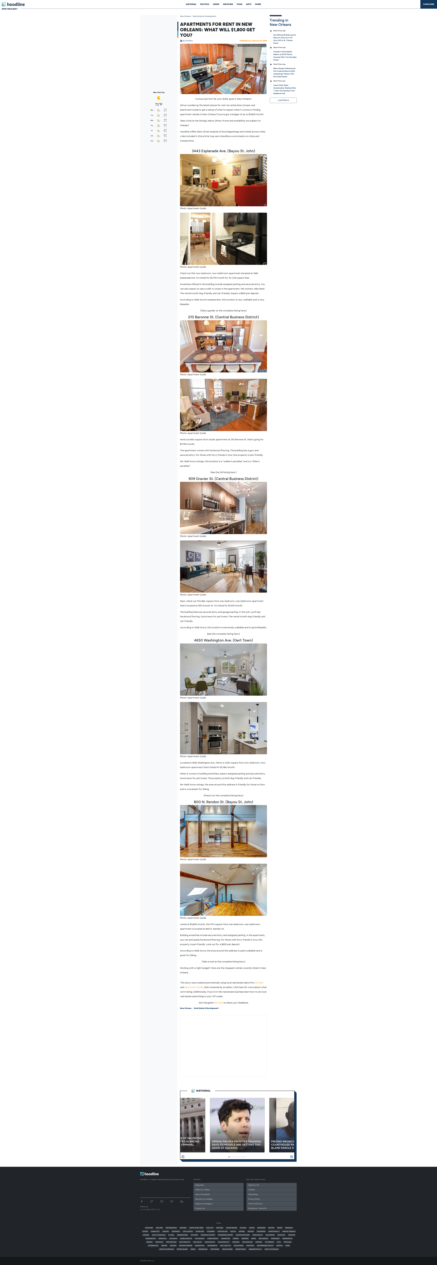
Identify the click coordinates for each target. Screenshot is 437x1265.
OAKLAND (183, 1228)
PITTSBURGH (269, 1242)
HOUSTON (291, 1235)
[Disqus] (223, 1045)
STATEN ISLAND (182, 1249)
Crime (216, 4)
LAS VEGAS (173, 1238)
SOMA (288, 1245)
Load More (283, 100)
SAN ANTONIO (238, 1245)
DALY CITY (209, 1228)
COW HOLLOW (222, 1231)
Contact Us (200, 1208)
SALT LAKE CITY (225, 1245)
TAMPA (193, 1249)
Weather (228, 4)
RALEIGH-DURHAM (185, 1245)
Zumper (259, 983)
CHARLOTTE (155, 1231)
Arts (248, 4)
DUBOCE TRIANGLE (288, 1231)
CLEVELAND (200, 1231)
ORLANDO (235, 1242)
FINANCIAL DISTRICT (208, 1235)
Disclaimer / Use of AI (257, 1208)
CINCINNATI (176, 1231)
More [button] (258, 4)
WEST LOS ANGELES (271, 1249)
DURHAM (146, 1235)
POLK (279, 1242)
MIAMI (253, 1238)
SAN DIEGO (250, 1245)
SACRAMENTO (212, 1245)
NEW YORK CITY (184, 1242)
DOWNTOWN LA (274, 1231)
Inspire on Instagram (203, 1204)
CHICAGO (166, 1231)
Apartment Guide (193, 987)
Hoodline (188, 41)
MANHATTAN (225, 1238)
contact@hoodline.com (150, 1209)
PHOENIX (259, 1242)
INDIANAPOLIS (151, 1238)
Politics (204, 4)
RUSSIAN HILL (199, 1245)
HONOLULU (281, 1235)
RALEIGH (173, 1245)
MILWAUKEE (275, 1238)
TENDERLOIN (202, 1249)
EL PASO (171, 1235)
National (191, 4)
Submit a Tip (253, 1185)
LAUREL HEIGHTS (186, 1238)
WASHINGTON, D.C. (255, 1249)
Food (239, 4)
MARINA (236, 1238)
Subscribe (428, 4)
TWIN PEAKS (215, 1249)
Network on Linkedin (203, 1199)
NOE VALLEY (197, 1242)
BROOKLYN (289, 1228)
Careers (251, 1190)
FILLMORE (194, 1235)
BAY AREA (219, 1228)
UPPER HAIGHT (241, 1249)
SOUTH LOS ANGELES (166, 1249)
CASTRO (145, 1231)
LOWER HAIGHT (212, 1238)
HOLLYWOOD (270, 1235)
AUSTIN (251, 1228)
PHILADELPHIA (247, 1242)
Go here (219, 1003)
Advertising (253, 1194)
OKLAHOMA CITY (223, 1242)
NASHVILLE (159, 1242)
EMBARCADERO (182, 1235)
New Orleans (185, 16)
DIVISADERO (261, 1231)
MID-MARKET (263, 1238)
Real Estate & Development (204, 16)
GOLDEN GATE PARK (242, 1235)
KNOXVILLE (162, 1238)
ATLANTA (243, 1228)
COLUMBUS (211, 1231)
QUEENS (164, 1245)
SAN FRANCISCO (171, 1228)
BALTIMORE (261, 1228)
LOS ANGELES (199, 1238)
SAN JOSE (159, 1228)
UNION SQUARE (227, 1249)
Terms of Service (255, 1204)
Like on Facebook (202, 1194)
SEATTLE (280, 1245)
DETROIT (251, 1231)
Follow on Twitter (202, 1190)
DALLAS (233, 1231)
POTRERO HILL (153, 1245)
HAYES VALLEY (258, 1235)
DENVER (242, 1231)
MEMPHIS (245, 1238)
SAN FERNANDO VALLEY (265, 1245)
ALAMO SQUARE (231, 1228)
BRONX (279, 1228)
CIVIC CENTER (188, 1231)
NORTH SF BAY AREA (196, 1228)
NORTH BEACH (210, 1242)
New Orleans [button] (9, 9)
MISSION (149, 1242)
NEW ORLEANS (171, 1242)
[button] (182, 1156)
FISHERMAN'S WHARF (225, 1235)
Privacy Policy (254, 1199)
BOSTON (271, 1228)
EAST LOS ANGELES (158, 1235)
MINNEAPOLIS (287, 1238)
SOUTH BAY (149, 1228)
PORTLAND (287, 1242)
